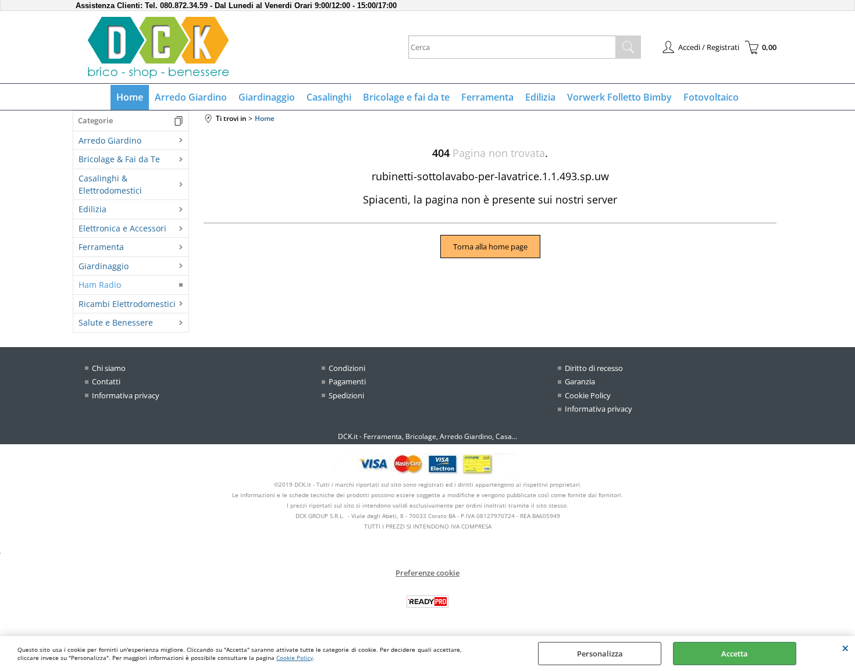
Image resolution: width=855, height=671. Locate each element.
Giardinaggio (266, 97)
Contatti (106, 381)
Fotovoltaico (711, 97)
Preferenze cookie (427, 573)
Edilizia (540, 97)
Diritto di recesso (594, 368)
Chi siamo (109, 368)
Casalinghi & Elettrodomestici (110, 184)
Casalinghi (329, 97)
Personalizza (600, 653)
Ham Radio (100, 284)
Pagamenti (347, 381)
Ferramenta (487, 97)
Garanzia (580, 381)
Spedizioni (346, 395)
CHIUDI (845, 648)
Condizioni (347, 368)
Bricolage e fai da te (406, 97)
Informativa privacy (125, 395)
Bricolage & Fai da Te (119, 159)
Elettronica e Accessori (122, 228)
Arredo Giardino (191, 97)
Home (129, 97)
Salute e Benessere (116, 322)
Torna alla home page (490, 246)
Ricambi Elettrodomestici (127, 303)
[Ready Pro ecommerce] (427, 601)
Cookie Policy (294, 658)
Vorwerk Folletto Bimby (619, 97)
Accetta (734, 653)
